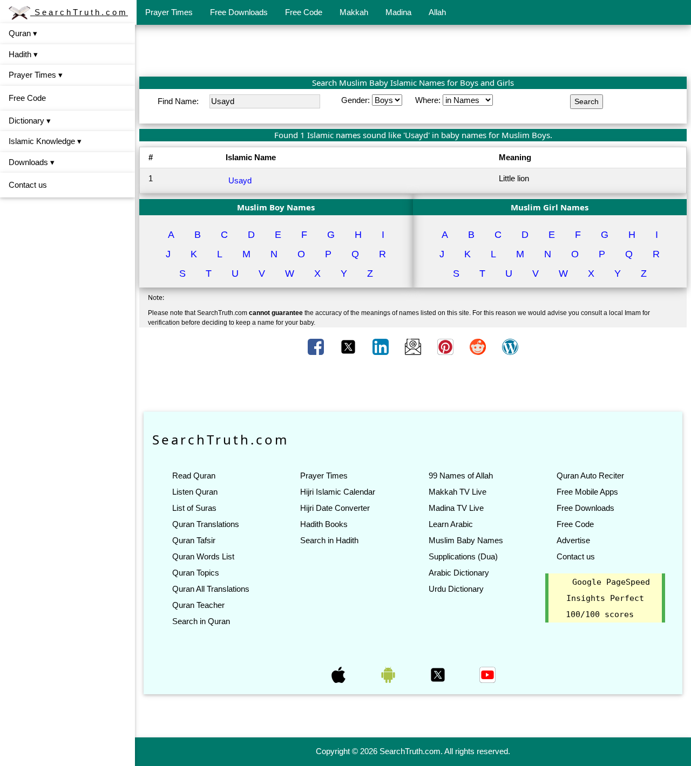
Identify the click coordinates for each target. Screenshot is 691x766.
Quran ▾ (23, 33)
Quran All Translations (210, 588)
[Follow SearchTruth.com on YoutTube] (487, 673)
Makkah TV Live (457, 491)
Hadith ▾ (23, 54)
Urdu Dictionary (456, 588)
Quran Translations (205, 524)
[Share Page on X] (349, 346)
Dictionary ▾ (30, 120)
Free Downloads (239, 12)
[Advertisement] (413, 50)
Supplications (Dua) (463, 556)
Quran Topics (195, 572)
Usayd (240, 180)
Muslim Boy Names (276, 207)
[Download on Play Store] (389, 673)
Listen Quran (195, 491)
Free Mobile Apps (587, 491)
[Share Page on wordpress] (510, 346)
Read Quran (193, 475)
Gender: (356, 100)
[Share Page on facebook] (316, 346)
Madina (398, 12)
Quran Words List (203, 556)
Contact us (28, 184)
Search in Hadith (329, 540)
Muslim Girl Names (549, 207)
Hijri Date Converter (335, 507)
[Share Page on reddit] (478, 346)
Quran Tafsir (193, 540)
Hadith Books (324, 524)
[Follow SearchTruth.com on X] (438, 673)
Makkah (354, 12)
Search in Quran (201, 621)
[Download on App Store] (339, 673)
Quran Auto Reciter (590, 475)
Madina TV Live (456, 507)
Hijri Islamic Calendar (337, 491)
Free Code (303, 12)
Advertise (573, 540)
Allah (437, 12)
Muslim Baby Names (466, 540)
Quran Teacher (198, 605)
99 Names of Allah (461, 475)
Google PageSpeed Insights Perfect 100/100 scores (608, 598)
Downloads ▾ (32, 162)
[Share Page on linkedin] (381, 346)
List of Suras (194, 507)
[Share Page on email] (414, 346)
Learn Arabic (451, 524)
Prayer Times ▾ (36, 74)
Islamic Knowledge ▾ (45, 141)
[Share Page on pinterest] (446, 346)
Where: (429, 100)
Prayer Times (169, 12)
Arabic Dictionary (459, 572)
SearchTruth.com (79, 12)
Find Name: (179, 101)
